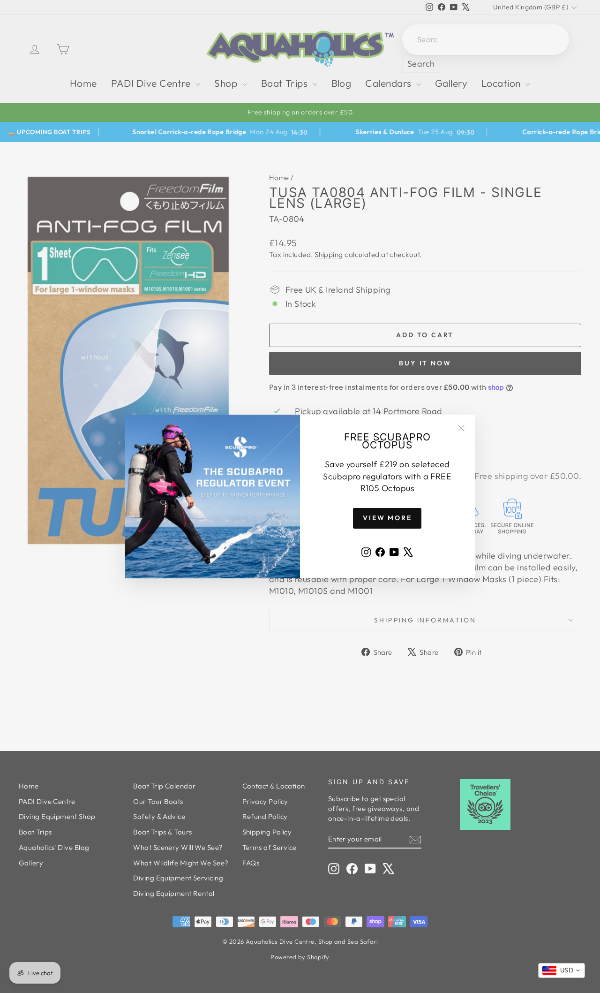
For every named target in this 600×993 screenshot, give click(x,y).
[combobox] (561, 970)
